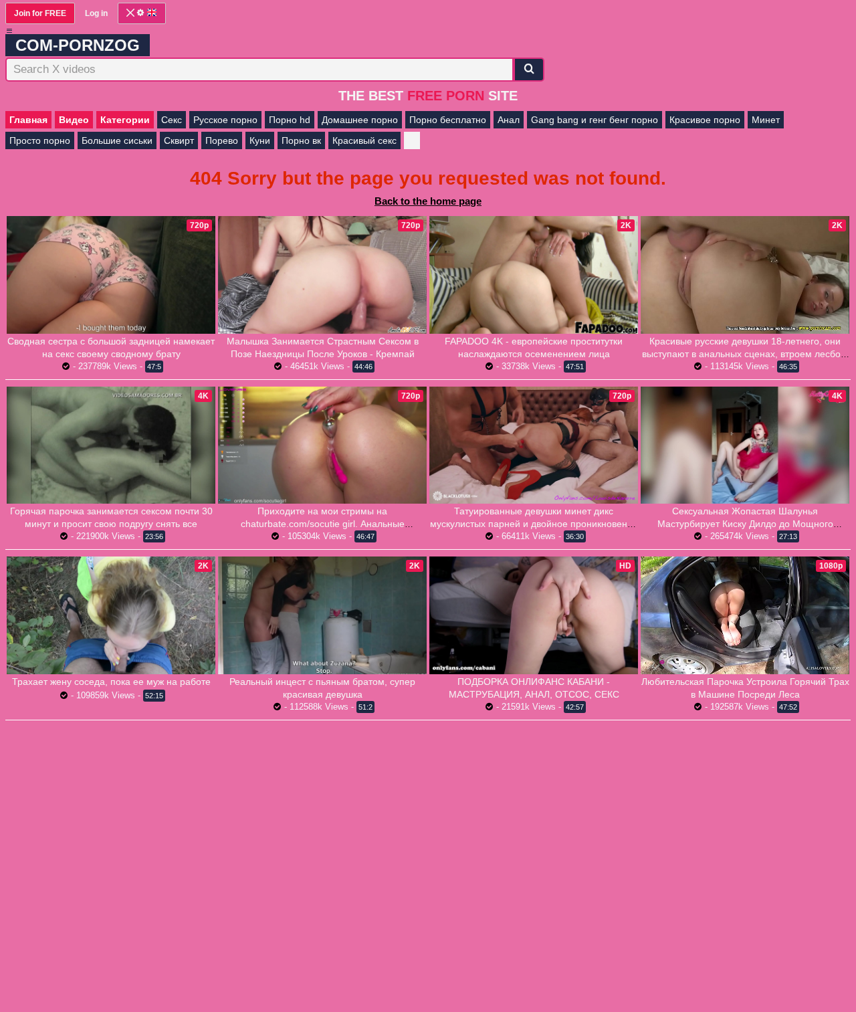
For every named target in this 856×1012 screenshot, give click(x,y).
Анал (509, 119)
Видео (74, 119)
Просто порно (39, 140)
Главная (28, 119)
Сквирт (179, 140)
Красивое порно (704, 119)
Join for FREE (40, 13)
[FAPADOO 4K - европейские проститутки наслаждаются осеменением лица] (533, 275)
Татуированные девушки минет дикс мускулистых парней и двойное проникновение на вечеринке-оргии (534, 524)
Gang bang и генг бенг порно (594, 119)
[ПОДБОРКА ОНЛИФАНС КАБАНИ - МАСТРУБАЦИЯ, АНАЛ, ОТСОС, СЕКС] (533, 615)
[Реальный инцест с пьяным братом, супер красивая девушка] (322, 615)
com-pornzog (77, 45)
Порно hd (289, 119)
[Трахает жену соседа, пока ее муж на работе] (111, 615)
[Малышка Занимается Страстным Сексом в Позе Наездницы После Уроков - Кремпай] (322, 275)
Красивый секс (364, 140)
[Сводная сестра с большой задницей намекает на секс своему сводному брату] (111, 275)
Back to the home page (427, 201)
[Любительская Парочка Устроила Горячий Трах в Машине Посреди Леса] (745, 615)
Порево (221, 140)
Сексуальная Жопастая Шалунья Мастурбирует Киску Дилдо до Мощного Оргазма (745, 524)
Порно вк (301, 140)
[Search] (529, 70)
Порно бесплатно (447, 119)
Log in (96, 13)
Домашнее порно (360, 119)
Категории (125, 119)
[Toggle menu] (9, 31)
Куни (259, 140)
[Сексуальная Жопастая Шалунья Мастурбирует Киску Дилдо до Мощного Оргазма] (745, 445)
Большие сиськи (117, 140)
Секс (171, 119)
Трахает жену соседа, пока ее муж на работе (111, 681)
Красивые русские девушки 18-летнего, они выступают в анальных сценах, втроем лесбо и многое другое (745, 354)
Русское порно (225, 119)
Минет (766, 119)
